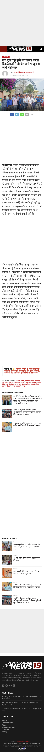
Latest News (7, 723)
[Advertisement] (22, 23)
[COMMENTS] (32, 114)
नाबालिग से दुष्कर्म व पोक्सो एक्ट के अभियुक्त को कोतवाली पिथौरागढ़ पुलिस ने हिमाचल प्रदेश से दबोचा (27, 411)
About (4, 725)
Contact (5, 729)
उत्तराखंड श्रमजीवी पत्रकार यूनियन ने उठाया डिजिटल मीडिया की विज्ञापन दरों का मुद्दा (27, 424)
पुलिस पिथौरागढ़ (11, 386)
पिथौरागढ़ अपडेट (29, 381)
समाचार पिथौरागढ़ (20, 386)
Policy (4, 732)
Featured (20, 381)
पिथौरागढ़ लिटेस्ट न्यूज (28, 384)
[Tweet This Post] (17, 114)
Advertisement (8, 727)
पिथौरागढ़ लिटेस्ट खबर (15, 384)
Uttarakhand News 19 (24, 742)
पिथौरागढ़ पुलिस (9, 382)
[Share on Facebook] (12, 114)
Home (4, 720)
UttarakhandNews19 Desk (23, 72)
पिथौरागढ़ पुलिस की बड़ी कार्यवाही (23, 382)
